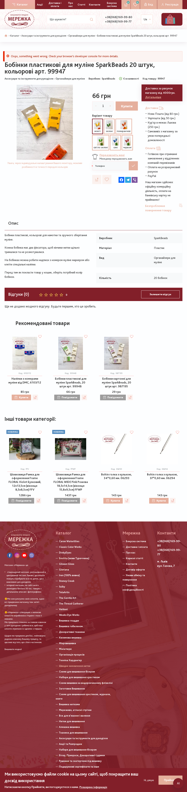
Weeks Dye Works (69, 614)
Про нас (70, 4)
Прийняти (170, 780)
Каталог (22, 4)
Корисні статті (134, 558)
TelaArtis (64, 592)
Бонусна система (112, 4)
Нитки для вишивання (72, 721)
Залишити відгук (160, 294)
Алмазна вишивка (69, 726)
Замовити (133, 165)
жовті (97, 131)
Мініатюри (65, 648)
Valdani (63, 609)
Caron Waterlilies (69, 541)
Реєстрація (171, 4)
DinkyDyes (65, 552)
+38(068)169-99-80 (118, 17)
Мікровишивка (67, 643)
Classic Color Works (70, 546)
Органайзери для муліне (81, 35)
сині (115, 147)
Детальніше (153, 97)
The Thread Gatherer (71, 603)
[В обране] (106, 179)
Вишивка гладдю (69, 620)
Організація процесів (71, 654)
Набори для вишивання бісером (78, 749)
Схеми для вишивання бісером (77, 671)
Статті (81, 4)
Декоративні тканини (72, 631)
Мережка (131, 533)
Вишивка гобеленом (71, 626)
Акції (40, 4)
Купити (127, 106)
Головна (6, 36)
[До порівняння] (96, 179)
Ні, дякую (149, 780)
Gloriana (64, 569)
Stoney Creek (66, 580)
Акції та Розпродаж (70, 743)
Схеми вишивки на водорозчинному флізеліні (86, 682)
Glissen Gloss (66, 563)
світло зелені (101, 147)
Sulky (62, 586)
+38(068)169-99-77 (118, 21)
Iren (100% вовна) (69, 575)
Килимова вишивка (70, 637)
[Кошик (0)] (170, 19)
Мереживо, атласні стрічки (75, 709)
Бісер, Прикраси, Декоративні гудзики (82, 755)
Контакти (94, 4)
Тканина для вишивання (73, 732)
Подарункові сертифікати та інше (79, 766)
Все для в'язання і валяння (74, 715)
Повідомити (69, 397)
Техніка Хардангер (70, 660)
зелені (109, 131)
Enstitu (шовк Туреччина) (74, 558)
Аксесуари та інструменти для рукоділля (43, 35)
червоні (127, 147)
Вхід (150, 4)
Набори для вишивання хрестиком (79, 677)
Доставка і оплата (55, 4)
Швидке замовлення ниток (74, 665)
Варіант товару (102, 115)
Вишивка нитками (69, 704)
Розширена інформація (93, 787)
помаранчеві (124, 131)
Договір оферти (135, 569)
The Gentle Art (67, 597)
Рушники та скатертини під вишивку (80, 760)
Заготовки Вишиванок (72, 688)
